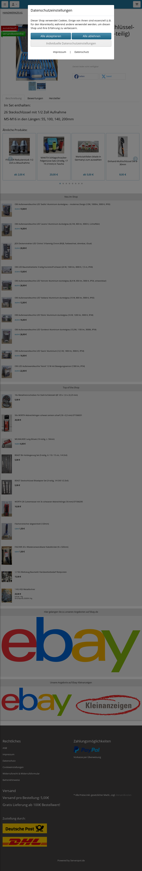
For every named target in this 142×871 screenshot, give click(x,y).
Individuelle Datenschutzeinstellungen (71, 43)
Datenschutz (81, 52)
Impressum (59, 52)
